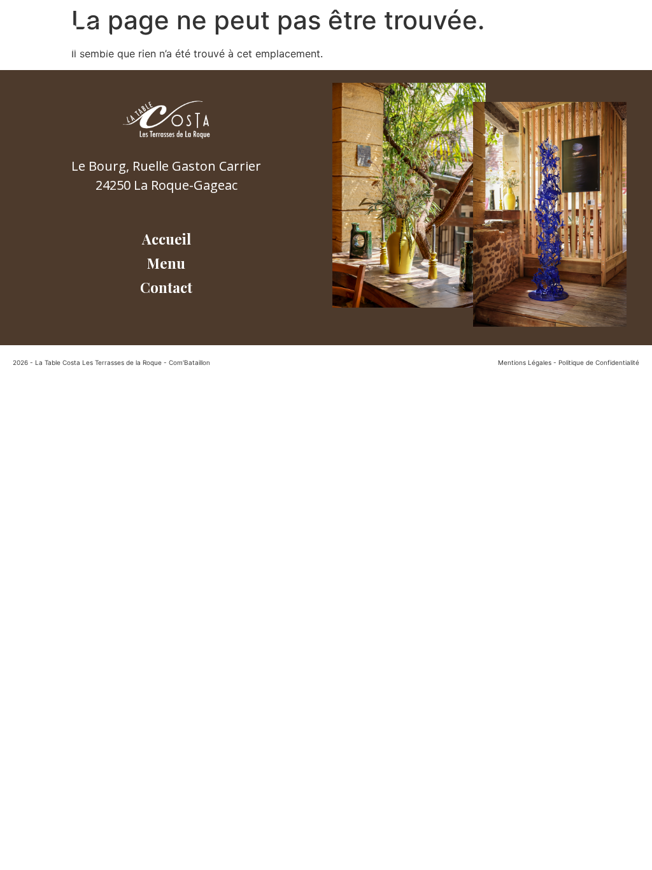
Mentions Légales (524, 362)
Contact (557, 36)
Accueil (441, 36)
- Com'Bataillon (187, 362)
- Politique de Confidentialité (596, 362)
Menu (499, 36)
